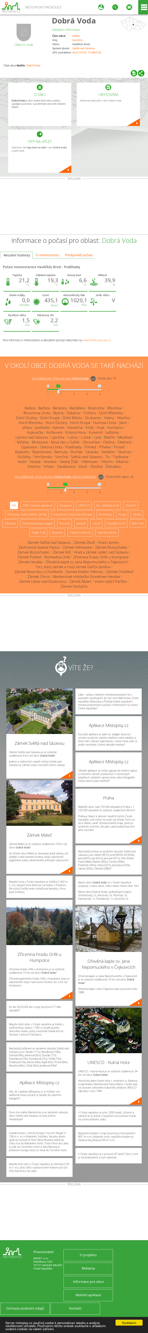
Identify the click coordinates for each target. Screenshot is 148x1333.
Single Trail (38, 532)
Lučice (86, 437)
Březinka (114, 408)
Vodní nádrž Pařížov (111, 581)
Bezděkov (77, 408)
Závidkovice (66, 466)
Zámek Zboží (84, 542)
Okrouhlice (91, 442)
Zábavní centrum (80, 532)
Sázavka (91, 451)
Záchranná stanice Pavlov (39, 547)
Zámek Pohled (29, 557)
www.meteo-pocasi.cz (97, 340)
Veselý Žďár (69, 461)
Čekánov (73, 412)
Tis (107, 456)
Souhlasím (129, 1322)
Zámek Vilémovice (77, 547)
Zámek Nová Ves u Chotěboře (38, 571)
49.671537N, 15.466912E (86, 52)
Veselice (50, 461)
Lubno (73, 437)
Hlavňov (123, 417)
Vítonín (107, 461)
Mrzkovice (40, 442)
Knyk (101, 427)
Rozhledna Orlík (57, 557)
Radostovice (41, 451)
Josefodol (42, 427)
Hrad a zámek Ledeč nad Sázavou (101, 552)
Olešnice (124, 442)
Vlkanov (122, 461)
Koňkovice (54, 432)
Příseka (105, 447)
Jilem (123, 422)
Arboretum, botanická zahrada (72, 514)
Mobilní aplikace (88, 1295)
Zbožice (96, 466)
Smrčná (61, 456)
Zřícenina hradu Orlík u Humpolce (101, 557)
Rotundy (64, 523)
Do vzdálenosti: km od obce (60, 379)
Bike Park (138, 523)
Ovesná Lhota (51, 447)
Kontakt (75, 1308)
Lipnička (57, 437)
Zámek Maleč (80, 581)
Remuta (61, 451)
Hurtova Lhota (104, 422)
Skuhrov (124, 451)
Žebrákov (113, 466)
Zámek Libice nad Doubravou (42, 581)
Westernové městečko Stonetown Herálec (87, 576)
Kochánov (115, 427)
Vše (14, 505)
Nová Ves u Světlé (65, 442)
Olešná (108, 442)
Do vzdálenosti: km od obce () (55, 477)
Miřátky (23, 442)
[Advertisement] (74, 207)
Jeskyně (81, 523)
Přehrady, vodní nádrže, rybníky (27, 514)
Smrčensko (43, 456)
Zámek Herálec (30, 562)
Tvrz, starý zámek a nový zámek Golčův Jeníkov (72, 566)
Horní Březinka (30, 422)
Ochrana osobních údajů (25, 1308)
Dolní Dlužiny (26, 417)
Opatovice (29, 447)
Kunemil (95, 432)
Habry (109, 417)
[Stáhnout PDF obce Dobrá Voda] (134, 73)
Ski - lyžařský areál (107, 505)
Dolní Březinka (110, 412)
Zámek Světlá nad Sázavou (49, 542)
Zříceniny (10, 523)
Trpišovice (121, 456)
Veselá (35, 461)
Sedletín (108, 451)
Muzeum (57, 532)
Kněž (90, 427)
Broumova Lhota (36, 412)
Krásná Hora (76, 432)
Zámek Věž (62, 552)
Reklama (88, 1268)
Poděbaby (73, 447)
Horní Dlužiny (56, 422)
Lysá (97, 437)
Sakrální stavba (107, 532)
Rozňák (76, 451)
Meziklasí (125, 437)
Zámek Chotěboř (120, 571)
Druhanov (93, 417)
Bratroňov (96, 408)
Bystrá (58, 412)
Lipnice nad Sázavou (32, 437)
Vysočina (77, 40)
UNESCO (84, 505)
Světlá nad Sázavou (83, 48)
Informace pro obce (88, 1281)
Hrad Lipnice (108, 542)
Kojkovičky (35, 432)
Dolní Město (72, 417)
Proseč (119, 447)
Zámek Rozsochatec (111, 547)
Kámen (58, 427)
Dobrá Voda (74, 20)
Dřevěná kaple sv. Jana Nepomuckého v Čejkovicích (87, 562)
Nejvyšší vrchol (116, 523)
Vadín (22, 461)
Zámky (137, 514)
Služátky (24, 456)
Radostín (22, 451)
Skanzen (130, 505)
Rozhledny (105, 514)
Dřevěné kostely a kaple (37, 523)
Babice (30, 408)
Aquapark (65, 505)
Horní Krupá (80, 422)
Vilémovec (90, 461)
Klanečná (75, 427)
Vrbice (49, 466)
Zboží (82, 466)
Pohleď (90, 447)
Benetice (60, 408)
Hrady (122, 514)
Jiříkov (27, 427)
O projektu (88, 1255)
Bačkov (44, 408)
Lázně (96, 523)
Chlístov (89, 412)
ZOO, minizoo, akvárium (38, 505)
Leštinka (112, 432)
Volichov (34, 466)
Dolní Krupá (50, 417)
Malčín (76, 36)
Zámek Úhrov (39, 576)
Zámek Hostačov (74, 586)
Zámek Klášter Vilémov (84, 571)
